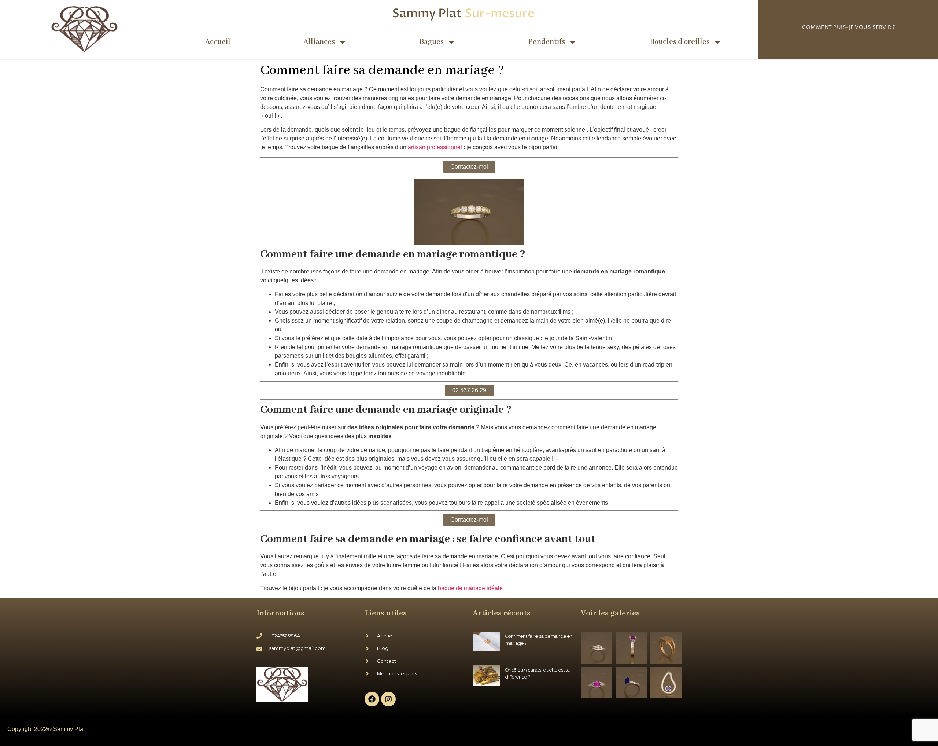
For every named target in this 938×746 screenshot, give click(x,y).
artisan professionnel (435, 147)
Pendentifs (546, 42)
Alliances (319, 42)
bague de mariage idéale (470, 588)
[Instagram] (388, 699)
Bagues (432, 42)
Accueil (217, 42)
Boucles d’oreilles (680, 42)
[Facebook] (372, 699)
